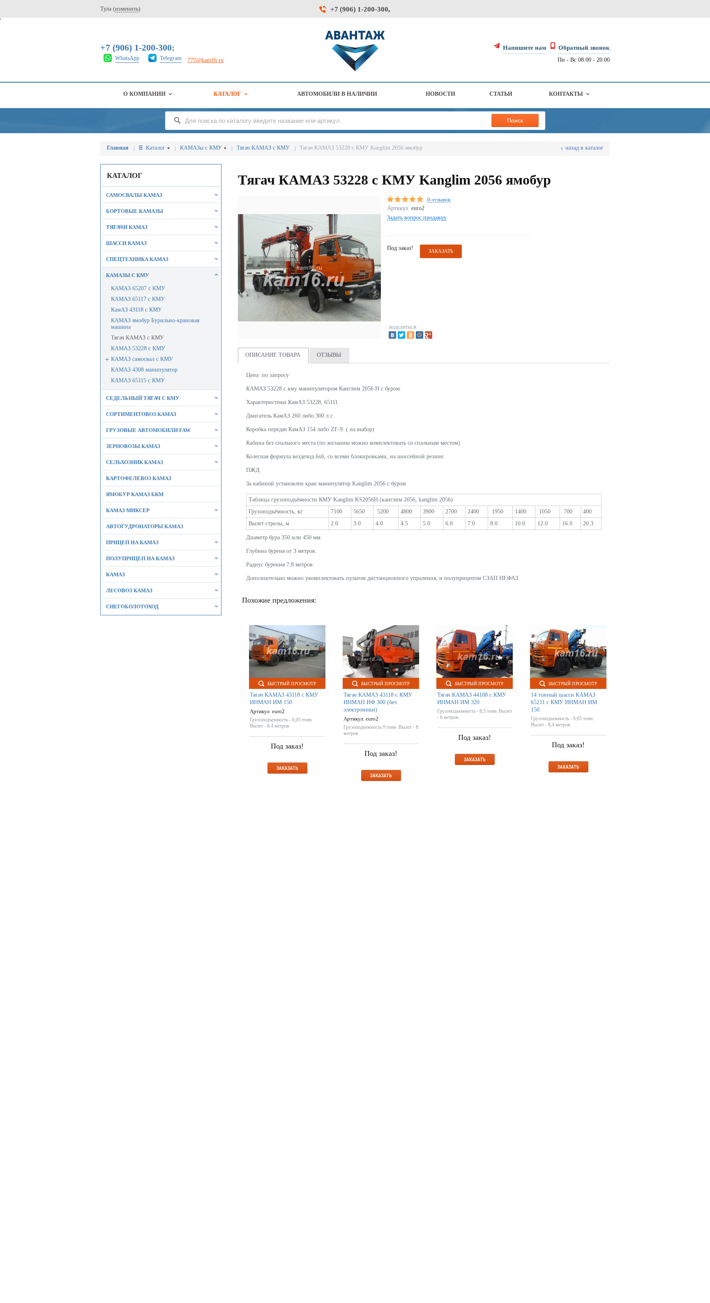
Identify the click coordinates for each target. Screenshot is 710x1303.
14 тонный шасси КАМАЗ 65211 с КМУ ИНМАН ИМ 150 (564, 702)
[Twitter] (401, 335)
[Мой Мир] (419, 335)
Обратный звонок (584, 47)
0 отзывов (438, 200)
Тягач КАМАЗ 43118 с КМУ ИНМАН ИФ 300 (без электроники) (377, 702)
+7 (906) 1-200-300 (359, 9)
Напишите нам (524, 47)
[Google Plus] (428, 335)
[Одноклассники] (410, 335)
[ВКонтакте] (392, 335)
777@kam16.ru (205, 60)
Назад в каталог (584, 148)
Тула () (120, 9)
